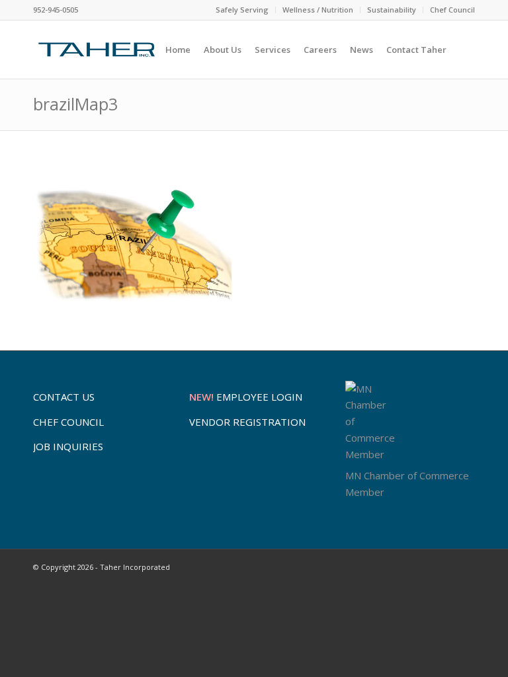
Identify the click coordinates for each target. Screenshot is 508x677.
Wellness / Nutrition (317, 10)
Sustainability (391, 10)
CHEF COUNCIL (68, 421)
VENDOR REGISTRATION (247, 421)
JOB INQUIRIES (68, 446)
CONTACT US (64, 396)
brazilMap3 (75, 104)
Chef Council (452, 10)
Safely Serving (242, 10)
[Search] (464, 49)
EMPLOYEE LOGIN (245, 396)
